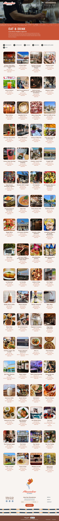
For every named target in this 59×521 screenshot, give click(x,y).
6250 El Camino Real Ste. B (9, 70)
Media (48, 497)
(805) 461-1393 (49, 210)
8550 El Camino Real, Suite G (23, 354)
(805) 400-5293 (9, 139)
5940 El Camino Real (36, 140)
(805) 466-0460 (36, 186)
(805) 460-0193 (36, 210)
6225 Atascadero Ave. (9, 400)
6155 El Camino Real (50, 378)
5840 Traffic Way (22, 187)
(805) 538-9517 (49, 140)
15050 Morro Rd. (49, 211)
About (48, 499)
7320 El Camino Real (23, 424)
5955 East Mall (9, 307)
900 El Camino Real (23, 469)
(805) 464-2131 (36, 139)
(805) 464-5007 (22, 139)
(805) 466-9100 (49, 187)
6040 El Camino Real (23, 165)
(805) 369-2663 (36, 328)
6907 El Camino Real (50, 470)
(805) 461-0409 (9, 283)
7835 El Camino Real (36, 423)
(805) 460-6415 (22, 186)
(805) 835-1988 (9, 187)
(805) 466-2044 (9, 445)
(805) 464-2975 (9, 91)
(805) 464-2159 (49, 236)
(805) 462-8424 (22, 210)
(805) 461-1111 (22, 353)
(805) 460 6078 (9, 233)
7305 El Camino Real (23, 68)
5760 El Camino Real (23, 140)
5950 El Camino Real (36, 469)
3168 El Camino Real (36, 236)
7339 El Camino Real (9, 329)
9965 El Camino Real (9, 423)
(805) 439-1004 (9, 69)
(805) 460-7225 (9, 162)
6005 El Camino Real (23, 94)
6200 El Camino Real (36, 261)
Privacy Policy (48, 519)
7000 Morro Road (49, 400)
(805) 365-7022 (22, 233)
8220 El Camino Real (50, 353)
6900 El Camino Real (23, 262)
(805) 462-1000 (36, 116)
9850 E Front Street (9, 354)
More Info (23, 69)
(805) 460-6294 (22, 116)
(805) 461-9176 (36, 162)
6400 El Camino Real (50, 141)
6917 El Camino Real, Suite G (9, 378)
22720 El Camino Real (49, 68)
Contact (49, 501)
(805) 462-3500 (22, 468)
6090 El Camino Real (36, 70)
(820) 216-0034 (22, 328)
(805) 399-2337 (49, 469)
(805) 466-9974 (36, 468)
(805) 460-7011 (49, 329)
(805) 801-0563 (49, 116)
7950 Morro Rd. (23, 307)
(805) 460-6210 (49, 91)
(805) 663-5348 (49, 283)
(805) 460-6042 (36, 69)
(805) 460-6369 (36, 94)
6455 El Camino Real (36, 400)
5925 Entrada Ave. (36, 95)
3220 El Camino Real (9, 140)
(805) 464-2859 (9, 328)
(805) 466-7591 (36, 399)
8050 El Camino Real (23, 400)
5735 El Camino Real (36, 187)
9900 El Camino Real (9, 212)
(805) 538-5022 (22, 283)
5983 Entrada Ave (36, 307)
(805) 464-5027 (22, 399)
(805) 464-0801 (49, 399)
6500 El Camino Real (23, 329)
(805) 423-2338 (9, 258)
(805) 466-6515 (22, 423)
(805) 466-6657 (49, 352)
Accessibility (54, 519)
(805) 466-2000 (9, 353)
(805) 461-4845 (9, 468)
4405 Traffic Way (49, 307)
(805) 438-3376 (22, 445)
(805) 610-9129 (36, 445)
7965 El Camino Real (23, 211)
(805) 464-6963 (36, 283)
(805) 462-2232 (22, 261)
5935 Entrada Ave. (49, 237)
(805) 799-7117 (36, 352)
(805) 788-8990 (9, 116)
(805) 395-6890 (9, 399)
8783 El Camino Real (36, 211)
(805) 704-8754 (49, 445)
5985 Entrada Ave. (36, 353)
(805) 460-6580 (9, 211)
